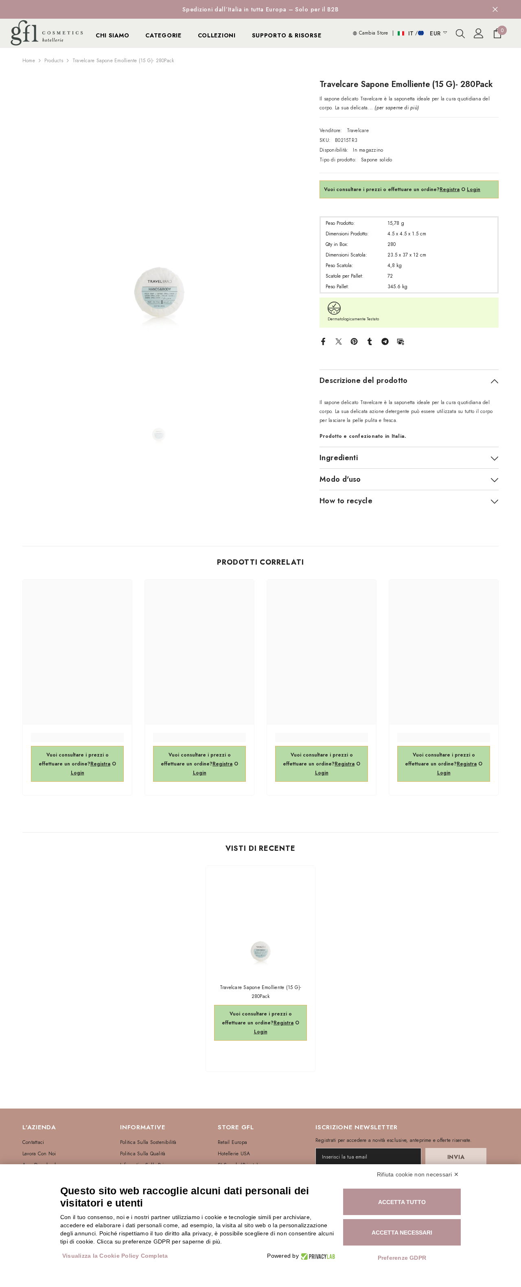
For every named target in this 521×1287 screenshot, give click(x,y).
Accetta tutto (402, 1202)
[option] (159, 214)
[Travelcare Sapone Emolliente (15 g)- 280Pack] (260, 920)
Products (53, 60)
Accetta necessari (402, 1232)
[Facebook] (323, 341)
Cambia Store (372, 33)
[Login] (478, 33)
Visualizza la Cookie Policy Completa (115, 1255)
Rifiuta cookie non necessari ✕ (418, 1174)
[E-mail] (400, 341)
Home (28, 60)
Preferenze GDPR (402, 1257)
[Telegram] (385, 341)
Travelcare (358, 130)
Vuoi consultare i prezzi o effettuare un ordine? (392, 189)
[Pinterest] (354, 341)
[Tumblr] (369, 341)
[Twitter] (338, 341)
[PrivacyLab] (317, 1256)
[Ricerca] (460, 33)
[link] (77, 737)
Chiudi (495, 9)
